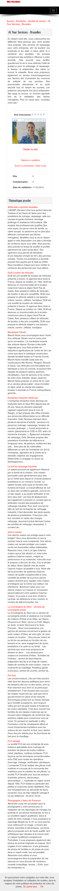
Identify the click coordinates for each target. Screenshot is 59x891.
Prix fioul (12, 675)
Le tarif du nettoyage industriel (22, 466)
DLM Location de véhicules (21, 272)
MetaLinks (13, 2)
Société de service (37, 21)
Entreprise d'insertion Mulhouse (23, 397)
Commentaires (20, 181)
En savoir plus (30, 886)
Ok (42, 886)
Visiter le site (30, 149)
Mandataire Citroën (17, 332)
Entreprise (21, 21)
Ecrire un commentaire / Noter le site (30, 165)
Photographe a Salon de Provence (24, 800)
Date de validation (22, 187)
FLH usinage (14, 740)
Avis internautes (22, 114)
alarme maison (15, 531)
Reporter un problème (30, 160)
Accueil (10, 21)
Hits (15, 176)
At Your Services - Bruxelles (28, 22)
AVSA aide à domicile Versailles (23, 207)
